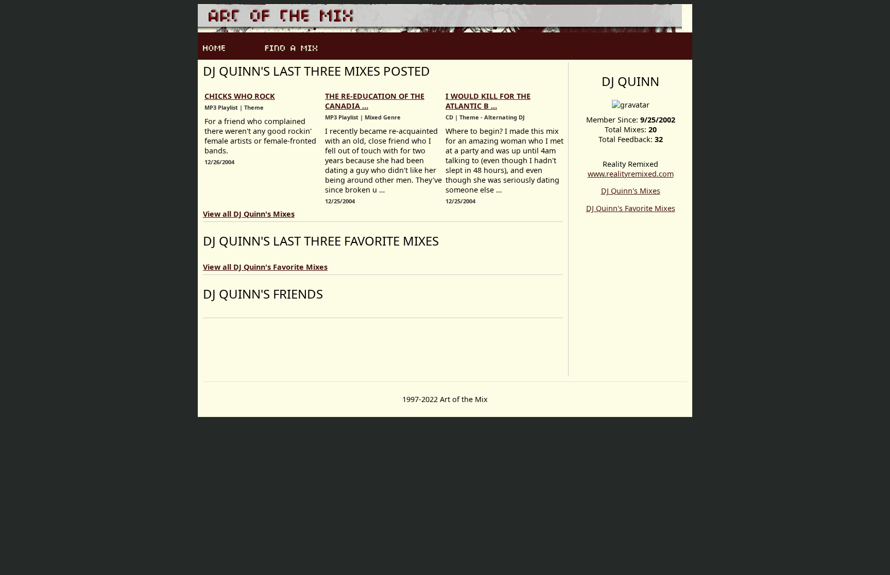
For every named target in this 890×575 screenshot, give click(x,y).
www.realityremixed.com (631, 174)
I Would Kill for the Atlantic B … (488, 101)
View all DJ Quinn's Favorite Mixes (265, 267)
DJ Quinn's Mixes (630, 191)
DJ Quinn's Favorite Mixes (630, 208)
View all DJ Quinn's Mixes (249, 214)
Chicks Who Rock (239, 96)
